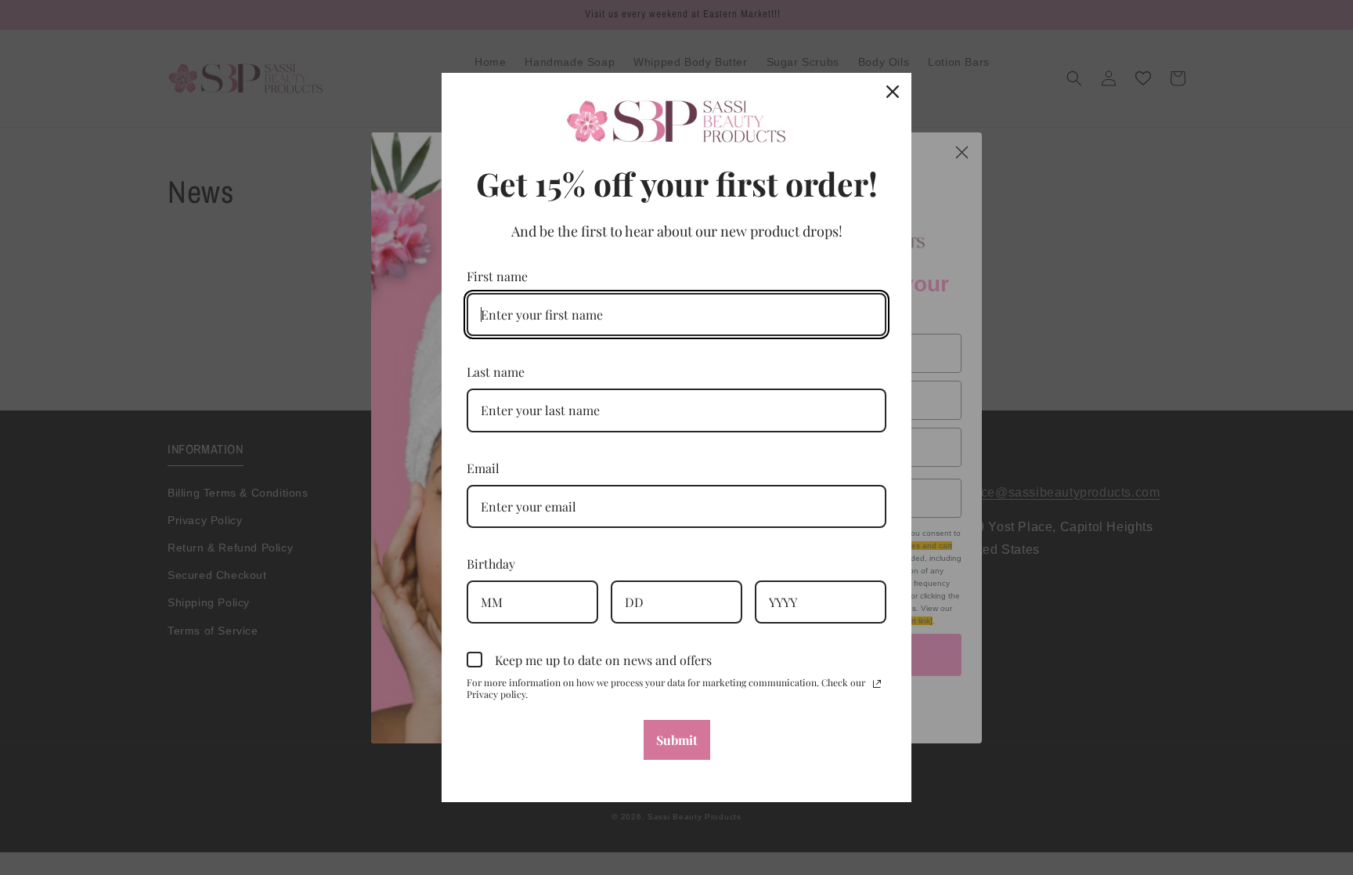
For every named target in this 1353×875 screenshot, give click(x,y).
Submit (677, 740)
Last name (496, 371)
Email (483, 468)
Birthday (491, 563)
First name (497, 276)
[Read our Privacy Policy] (877, 683)
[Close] (892, 91)
